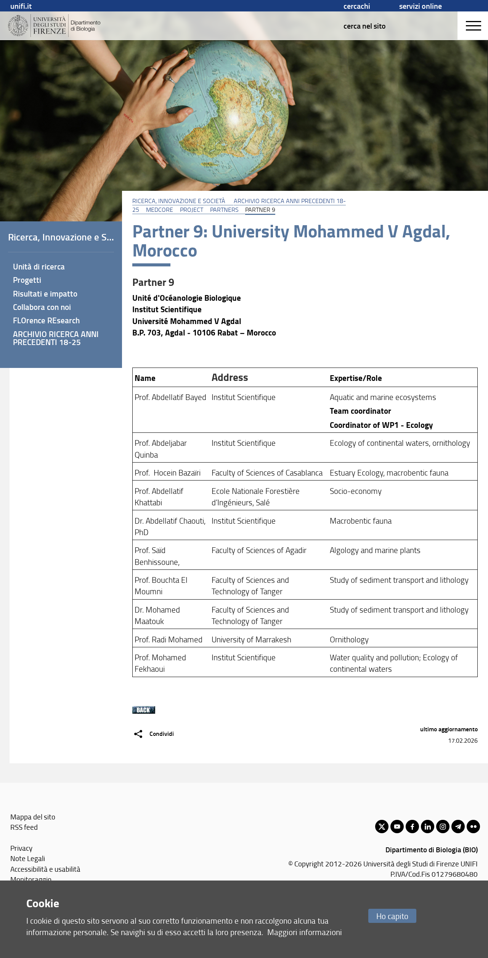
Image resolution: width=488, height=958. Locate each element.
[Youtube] (397, 826)
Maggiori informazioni (304, 931)
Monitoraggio (30, 879)
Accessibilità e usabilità (45, 869)
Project (191, 209)
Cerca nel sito (365, 25)
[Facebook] (412, 826)
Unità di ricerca (39, 266)
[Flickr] (473, 826)
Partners (224, 209)
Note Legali (27, 858)
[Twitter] (381, 826)
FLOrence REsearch (46, 320)
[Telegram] (458, 826)
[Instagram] (442, 826)
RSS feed (24, 827)
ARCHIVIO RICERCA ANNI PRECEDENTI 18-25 (56, 338)
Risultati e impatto (45, 293)
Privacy (21, 848)
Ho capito (392, 915)
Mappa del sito (32, 816)
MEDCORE (159, 209)
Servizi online (420, 5)
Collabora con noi (42, 307)
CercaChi (357, 5)
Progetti (27, 279)
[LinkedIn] (427, 826)
